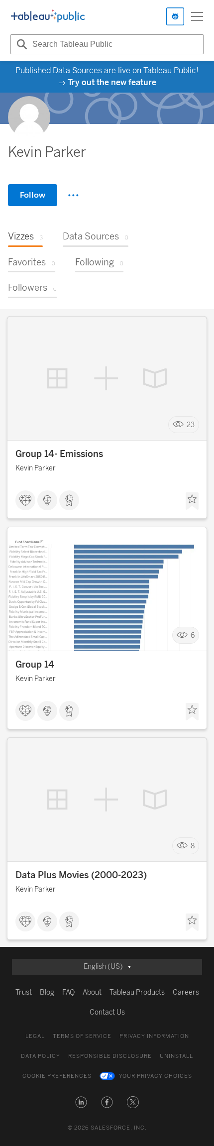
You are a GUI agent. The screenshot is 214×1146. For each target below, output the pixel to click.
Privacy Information (154, 1036)
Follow (32, 195)
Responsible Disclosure (110, 1056)
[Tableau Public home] (48, 16)
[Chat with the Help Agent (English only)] (175, 16)
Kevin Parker (35, 468)
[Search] (20, 44)
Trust (23, 992)
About (92, 992)
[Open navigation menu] (197, 16)
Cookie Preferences (57, 1076)
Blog (47, 992)
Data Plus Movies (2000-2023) (81, 875)
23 (191, 425)
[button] (81, 1102)
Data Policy (40, 1056)
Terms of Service (82, 1036)
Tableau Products (137, 992)
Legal (35, 1036)
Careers (186, 992)
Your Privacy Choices (155, 1076)
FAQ (68, 992)
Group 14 (34, 664)
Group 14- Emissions (59, 454)
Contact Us (107, 1012)
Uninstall (176, 1056)
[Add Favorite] (192, 501)
